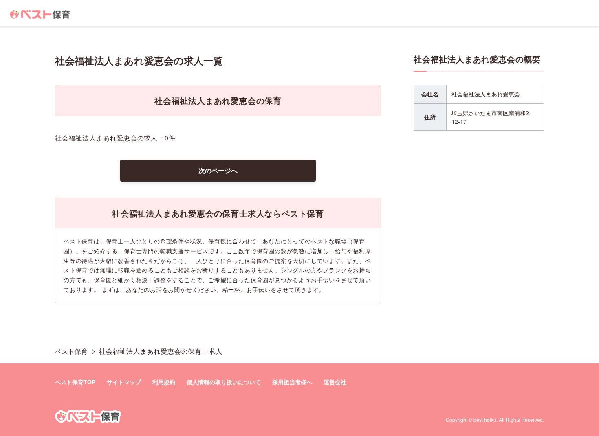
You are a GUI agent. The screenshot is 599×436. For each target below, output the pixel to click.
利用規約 (163, 382)
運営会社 (335, 382)
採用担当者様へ (292, 382)
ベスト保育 (71, 351)
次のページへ (218, 170)
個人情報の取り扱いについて (224, 382)
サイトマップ (124, 382)
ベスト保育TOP (75, 382)
